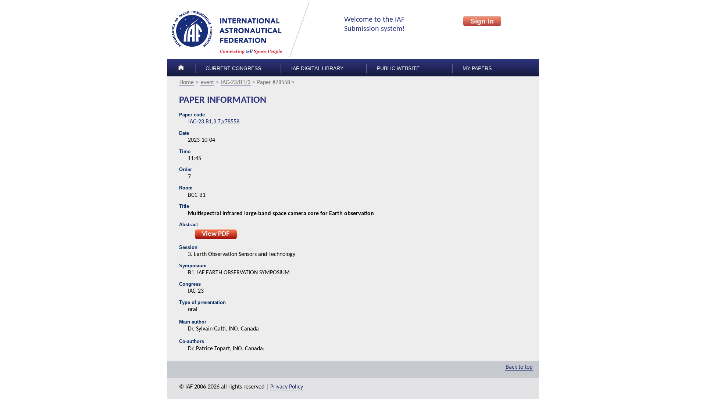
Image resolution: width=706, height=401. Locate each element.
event (207, 83)
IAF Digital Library (317, 68)
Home (186, 83)
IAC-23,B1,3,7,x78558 (213, 122)
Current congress (233, 68)
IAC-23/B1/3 (235, 83)
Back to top (519, 367)
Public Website (398, 68)
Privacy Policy (286, 387)
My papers (477, 68)
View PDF (215, 234)
